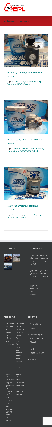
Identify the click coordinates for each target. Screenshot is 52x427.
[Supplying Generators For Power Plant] (17, 258)
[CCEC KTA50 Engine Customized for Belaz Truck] (8, 258)
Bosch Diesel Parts (36, 326)
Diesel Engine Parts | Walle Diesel (36, 338)
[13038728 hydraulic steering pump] (26, 183)
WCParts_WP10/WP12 (15, 84)
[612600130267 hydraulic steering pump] (26, 50)
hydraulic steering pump (32, 81)
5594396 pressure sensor (44, 258)
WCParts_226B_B (13, 217)
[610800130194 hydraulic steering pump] (26, 117)
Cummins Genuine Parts (21, 148)
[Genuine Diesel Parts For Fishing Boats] (8, 266)
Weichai (27, 84)
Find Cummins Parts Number (37, 351)
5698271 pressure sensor (34, 273)
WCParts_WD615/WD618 (22, 151)
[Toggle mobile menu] (46, 4)
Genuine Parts (17, 81)
